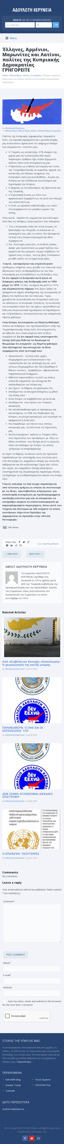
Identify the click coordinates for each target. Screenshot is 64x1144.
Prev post (12, 554)
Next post (34, 554)
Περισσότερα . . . (25, 1061)
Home (5, 75)
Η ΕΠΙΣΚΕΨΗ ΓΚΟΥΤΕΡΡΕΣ (20, 854)
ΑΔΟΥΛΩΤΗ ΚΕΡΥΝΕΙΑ (32, 10)
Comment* (9, 901)
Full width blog (13, 1079)
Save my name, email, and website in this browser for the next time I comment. (31, 1003)
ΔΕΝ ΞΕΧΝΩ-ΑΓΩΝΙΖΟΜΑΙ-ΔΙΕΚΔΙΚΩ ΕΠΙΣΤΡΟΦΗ (27, 795)
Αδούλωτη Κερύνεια (14, 128)
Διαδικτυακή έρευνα (13, 1109)
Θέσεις (26, 75)
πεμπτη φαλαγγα (50, 543)
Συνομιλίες (36, 75)
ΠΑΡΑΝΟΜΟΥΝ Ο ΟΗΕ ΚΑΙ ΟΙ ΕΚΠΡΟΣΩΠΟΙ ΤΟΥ (22, 729)
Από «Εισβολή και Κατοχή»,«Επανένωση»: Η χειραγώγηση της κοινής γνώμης (31, 663)
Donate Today (13, 1085)
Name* (7, 962)
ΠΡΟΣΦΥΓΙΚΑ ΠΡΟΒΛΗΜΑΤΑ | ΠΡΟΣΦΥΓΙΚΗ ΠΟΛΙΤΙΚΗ (44, 1085)
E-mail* (7, 975)
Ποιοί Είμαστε (42, 1079)
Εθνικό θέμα (15, 75)
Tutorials (10, 1090)
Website (7, 987)
